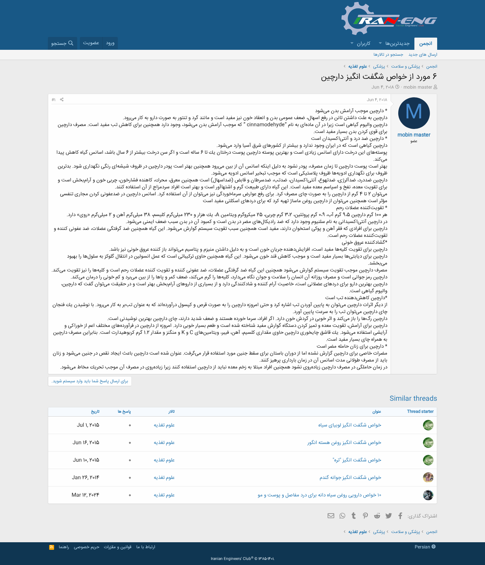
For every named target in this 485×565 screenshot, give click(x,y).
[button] (380, 44)
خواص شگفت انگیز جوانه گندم (350, 478)
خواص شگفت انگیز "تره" (357, 460)
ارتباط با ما (145, 547)
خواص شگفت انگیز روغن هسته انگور (344, 443)
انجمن (425, 44)
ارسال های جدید (422, 54)
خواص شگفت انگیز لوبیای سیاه (349, 425)
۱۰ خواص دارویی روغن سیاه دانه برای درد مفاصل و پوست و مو (319, 495)
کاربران (364, 44)
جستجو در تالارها (388, 54)
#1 (53, 100)
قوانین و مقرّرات (117, 547)
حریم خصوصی (86, 547)
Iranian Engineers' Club (243, 559)
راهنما (64, 547)
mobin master (418, 87)
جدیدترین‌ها (397, 44)
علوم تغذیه (164, 425)
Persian (423, 547)
